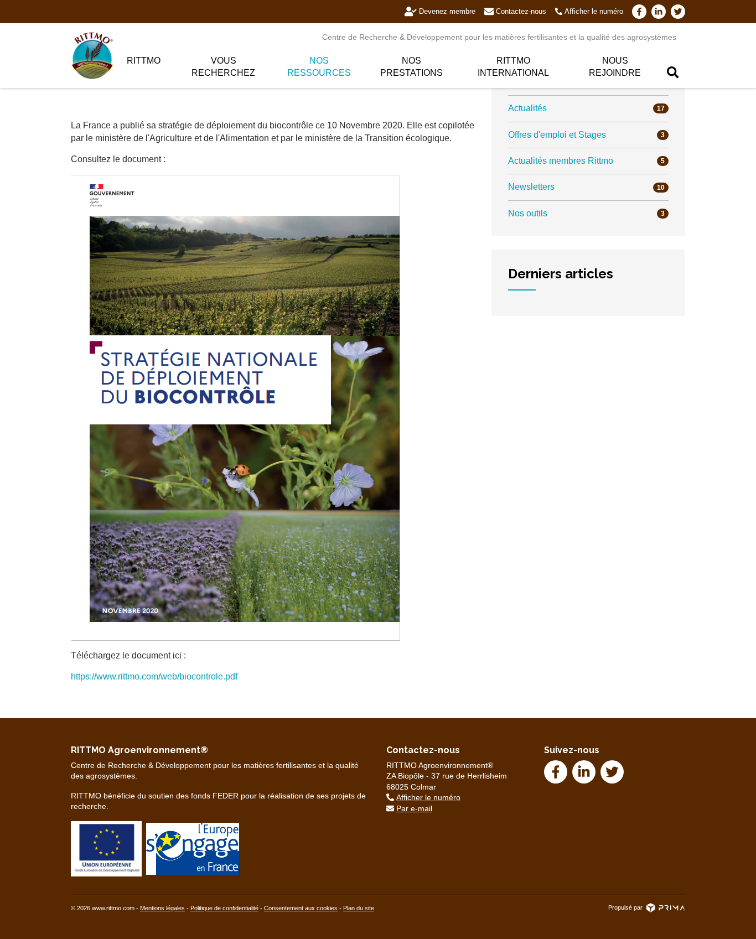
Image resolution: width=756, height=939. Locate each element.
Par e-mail (414, 808)
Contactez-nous (521, 11)
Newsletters (586, 186)
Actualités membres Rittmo (586, 160)
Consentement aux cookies (301, 908)
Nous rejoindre (615, 66)
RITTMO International (513, 66)
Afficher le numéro (594, 11)
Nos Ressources (319, 66)
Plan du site (358, 908)
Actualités (586, 108)
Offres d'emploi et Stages (586, 134)
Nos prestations (411, 66)
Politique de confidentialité (224, 908)
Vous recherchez (223, 66)
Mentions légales (162, 908)
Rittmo (143, 60)
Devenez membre (447, 11)
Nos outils (586, 213)
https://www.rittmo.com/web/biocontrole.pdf (154, 676)
